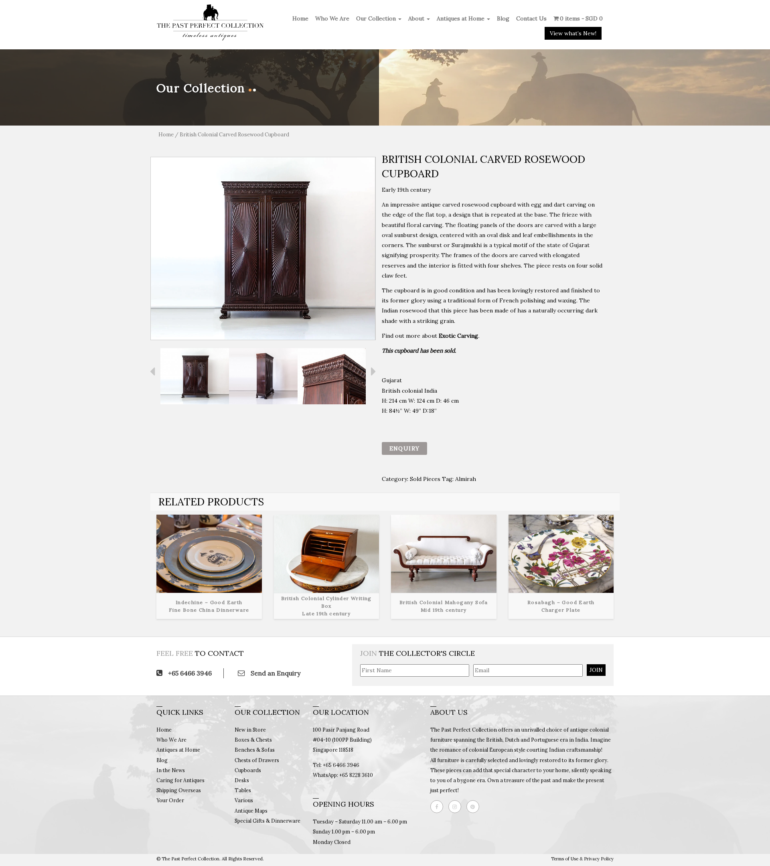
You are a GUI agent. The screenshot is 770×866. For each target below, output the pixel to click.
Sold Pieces (425, 479)
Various (244, 800)
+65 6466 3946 (189, 673)
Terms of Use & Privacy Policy (582, 859)
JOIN (596, 669)
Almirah (465, 479)
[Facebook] (438, 806)
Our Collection (376, 18)
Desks (242, 780)
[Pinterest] (474, 806)
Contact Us (531, 18)
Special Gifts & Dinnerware (267, 820)
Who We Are (332, 18)
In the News (170, 770)
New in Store (250, 729)
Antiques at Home (461, 18)
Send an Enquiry (274, 673)
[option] (263, 248)
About (417, 18)
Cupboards (248, 770)
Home (300, 18)
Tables (243, 790)
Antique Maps (251, 810)
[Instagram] (456, 806)
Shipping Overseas (178, 790)
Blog (503, 18)
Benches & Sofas (255, 749)
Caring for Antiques (180, 780)
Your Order (170, 800)
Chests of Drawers (257, 760)
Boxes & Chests (253, 739)
